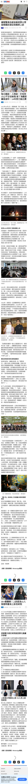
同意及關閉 (22, 779)
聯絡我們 (3, 768)
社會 (2, 102)
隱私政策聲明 (4, 773)
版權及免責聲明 (17, 768)
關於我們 (3, 771)
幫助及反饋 (16, 771)
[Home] (6, 1)
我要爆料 (16, 773)
